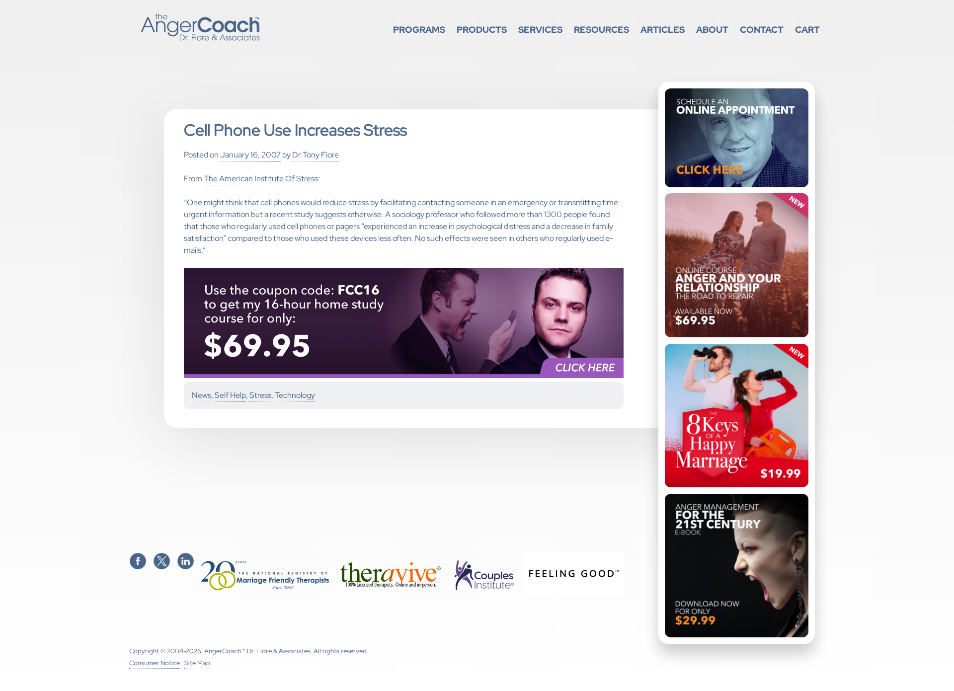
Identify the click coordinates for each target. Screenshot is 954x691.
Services (540, 29)
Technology (295, 395)
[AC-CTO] (404, 376)
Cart (807, 29)
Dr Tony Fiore (315, 155)
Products (482, 29)
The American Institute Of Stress (261, 178)
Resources (601, 29)
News (201, 395)
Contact (762, 29)
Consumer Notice (154, 663)
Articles (662, 29)
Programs (419, 29)
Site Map (197, 663)
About (712, 29)
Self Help (230, 395)
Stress (260, 395)
